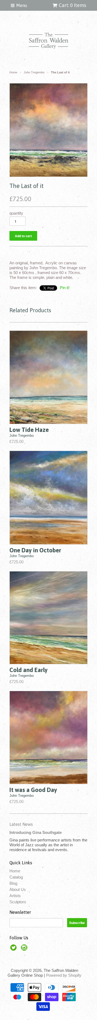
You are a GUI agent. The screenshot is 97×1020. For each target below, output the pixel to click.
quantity (16, 213)
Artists (15, 895)
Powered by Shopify (63, 975)
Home (14, 871)
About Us (17, 889)
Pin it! (65, 287)
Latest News (21, 824)
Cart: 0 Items (72, 5)
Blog (13, 883)
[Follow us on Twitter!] (14, 949)
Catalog (16, 877)
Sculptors (17, 902)
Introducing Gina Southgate (35, 832)
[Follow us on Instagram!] (25, 949)
